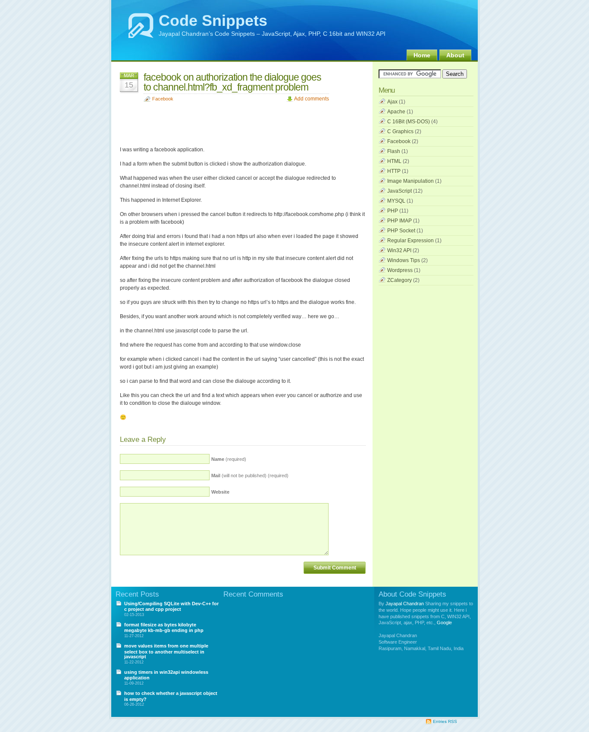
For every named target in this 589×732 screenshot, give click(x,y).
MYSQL (396, 201)
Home (422, 55)
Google (444, 622)
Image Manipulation (410, 181)
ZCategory (399, 280)
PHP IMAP (399, 221)
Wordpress (400, 270)
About (455, 55)
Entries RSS (445, 721)
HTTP (394, 171)
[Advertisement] (277, 122)
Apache (396, 112)
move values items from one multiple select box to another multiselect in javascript (166, 651)
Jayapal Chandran (404, 603)
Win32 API (399, 250)
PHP (392, 211)
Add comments (311, 99)
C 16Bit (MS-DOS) (408, 122)
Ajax (392, 102)
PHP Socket (401, 231)
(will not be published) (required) (249, 475)
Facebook (162, 98)
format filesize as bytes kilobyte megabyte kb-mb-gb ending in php (164, 627)
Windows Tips (403, 260)
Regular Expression (410, 241)
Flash (393, 151)
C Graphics (400, 131)
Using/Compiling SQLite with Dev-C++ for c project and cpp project (171, 606)
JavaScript (399, 191)
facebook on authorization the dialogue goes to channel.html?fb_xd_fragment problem (232, 82)
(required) (228, 459)
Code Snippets (213, 20)
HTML (394, 161)
